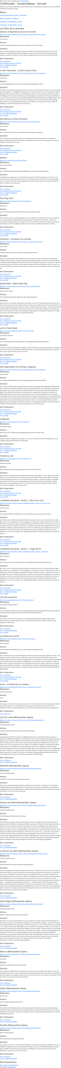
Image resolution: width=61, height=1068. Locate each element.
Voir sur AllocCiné (5, 61)
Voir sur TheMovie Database (8, 65)
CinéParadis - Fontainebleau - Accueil (11, 22)
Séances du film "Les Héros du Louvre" (23, 639)
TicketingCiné (24, 1)
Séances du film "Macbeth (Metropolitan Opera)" (27, 768)
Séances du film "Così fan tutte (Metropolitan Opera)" (28, 720)
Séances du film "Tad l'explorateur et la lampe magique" (29, 370)
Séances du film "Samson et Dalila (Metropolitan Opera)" (29, 805)
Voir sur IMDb (4, 67)
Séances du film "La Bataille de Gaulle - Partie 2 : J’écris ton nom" (31, 503)
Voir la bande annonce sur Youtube (10, 63)
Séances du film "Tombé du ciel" (21, 459)
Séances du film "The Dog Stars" (22, 201)
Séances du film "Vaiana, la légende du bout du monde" (29, 34)
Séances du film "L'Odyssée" (20, 422)
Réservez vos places (6, 34)
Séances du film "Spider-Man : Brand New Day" (26, 286)
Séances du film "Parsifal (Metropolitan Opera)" (26, 1028)
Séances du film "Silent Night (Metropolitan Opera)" (27, 904)
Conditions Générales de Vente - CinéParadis (13, 15)
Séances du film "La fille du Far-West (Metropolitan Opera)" (30, 854)
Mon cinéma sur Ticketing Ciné (9, 1065)
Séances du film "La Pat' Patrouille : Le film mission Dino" (29, 73)
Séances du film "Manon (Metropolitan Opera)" (26, 954)
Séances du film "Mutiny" (19, 160)
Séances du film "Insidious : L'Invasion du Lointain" (27, 242)
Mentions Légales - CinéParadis (9, 18)
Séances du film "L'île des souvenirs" (23, 600)
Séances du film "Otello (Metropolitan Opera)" (26, 991)
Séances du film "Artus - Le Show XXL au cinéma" (26, 687)
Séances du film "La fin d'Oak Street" (23, 331)
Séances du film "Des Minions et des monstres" (26, 122)
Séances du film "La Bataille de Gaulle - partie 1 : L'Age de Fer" (30, 551)
